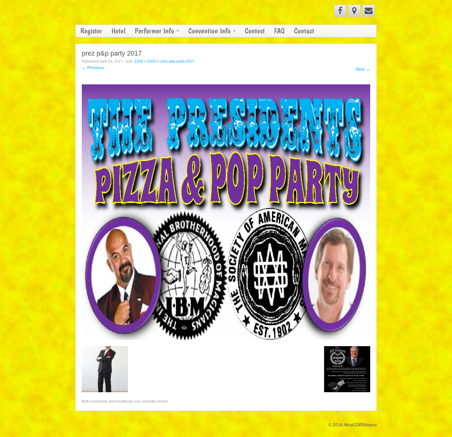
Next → (363, 69)
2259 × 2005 (145, 61)
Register (91, 30)
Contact (304, 30)
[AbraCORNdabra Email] (369, 11)
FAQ (279, 30)
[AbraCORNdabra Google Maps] (354, 11)
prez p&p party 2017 (177, 61)
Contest (255, 30)
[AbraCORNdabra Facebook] (340, 11)
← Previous (93, 67)
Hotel (118, 30)
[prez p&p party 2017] (226, 211)
